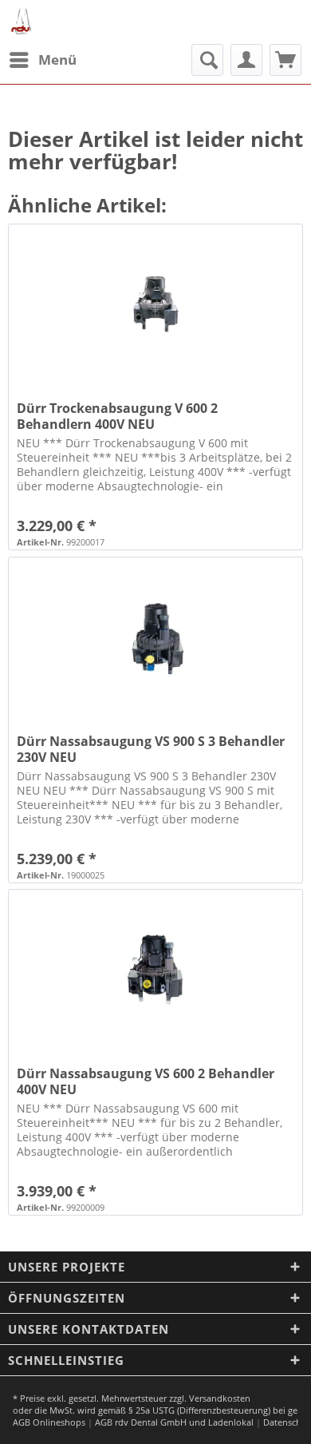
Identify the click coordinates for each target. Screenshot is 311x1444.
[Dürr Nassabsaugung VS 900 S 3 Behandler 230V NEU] (155, 637)
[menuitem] (42, 60)
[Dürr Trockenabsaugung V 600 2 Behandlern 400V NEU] (155, 304)
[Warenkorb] (285, 60)
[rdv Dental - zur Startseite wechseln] (22, 22)
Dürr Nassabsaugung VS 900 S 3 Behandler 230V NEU (151, 749)
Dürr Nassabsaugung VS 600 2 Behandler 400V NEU (145, 1081)
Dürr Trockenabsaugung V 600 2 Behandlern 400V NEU (117, 416)
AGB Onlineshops (49, 1422)
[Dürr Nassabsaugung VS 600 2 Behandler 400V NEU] (155, 969)
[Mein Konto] (246, 60)
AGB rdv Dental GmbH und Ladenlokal (174, 1422)
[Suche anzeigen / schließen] (207, 60)
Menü (57, 59)
